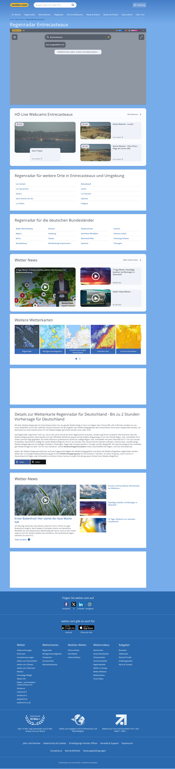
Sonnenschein (48, 661)
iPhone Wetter (74, 650)
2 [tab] (80, 359)
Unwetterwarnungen (25, 657)
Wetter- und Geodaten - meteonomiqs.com (26, 683)
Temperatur (47, 657)
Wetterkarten (19, 19)
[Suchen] (72, 5)
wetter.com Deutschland (27, 661)
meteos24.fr (22, 692)
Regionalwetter (99, 664)
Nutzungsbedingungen (94, 750)
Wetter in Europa (100, 668)
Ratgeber (124, 645)
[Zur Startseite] (19, 5)
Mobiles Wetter (77, 645)
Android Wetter (74, 657)
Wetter (21, 645)
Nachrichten (98, 650)
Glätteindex (123, 654)
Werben (20, 671)
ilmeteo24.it (22, 695)
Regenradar (47, 650)
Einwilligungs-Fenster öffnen (83, 743)
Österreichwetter (100, 661)
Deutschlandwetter (101, 654)
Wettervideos (101, 645)
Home (12, 19)
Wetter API (21, 679)
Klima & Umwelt (125, 664)
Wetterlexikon (99, 675)
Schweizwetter (99, 657)
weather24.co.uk (24, 702)
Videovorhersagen (24, 650)
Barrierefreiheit (72, 750)
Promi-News (98, 679)
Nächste (139, 337)
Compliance (56, 750)
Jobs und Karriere (31, 743)
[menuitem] (16, 14)
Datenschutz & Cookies (54, 743)
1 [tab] (76, 359)
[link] (16, 14)
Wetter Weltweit (99, 671)
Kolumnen (21, 654)
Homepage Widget (24, 675)
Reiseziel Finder (125, 657)
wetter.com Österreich (26, 668)
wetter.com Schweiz (25, 664)
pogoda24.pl (22, 699)
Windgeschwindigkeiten (52, 654)
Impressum (127, 743)
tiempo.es (21, 688)
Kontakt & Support (109, 743)
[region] (78, 67)
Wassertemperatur (50, 664)
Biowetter (123, 650)
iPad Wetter (72, 654)
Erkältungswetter (126, 661)
